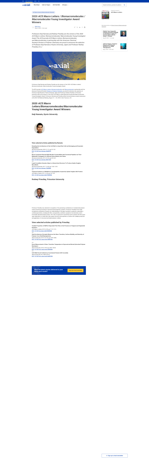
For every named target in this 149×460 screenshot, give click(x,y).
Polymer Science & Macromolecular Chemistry (44, 12)
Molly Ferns (37, 26)
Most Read (36, 5)
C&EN (35, 1)
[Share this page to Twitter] (77, 27)
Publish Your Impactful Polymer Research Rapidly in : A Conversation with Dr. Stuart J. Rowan (110, 33)
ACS (23, 1)
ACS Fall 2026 (56, 5)
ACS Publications (29, 1)
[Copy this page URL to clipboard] (74, 27)
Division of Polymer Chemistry (54, 91)
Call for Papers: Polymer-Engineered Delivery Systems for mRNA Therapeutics (110, 45)
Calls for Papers (46, 5)
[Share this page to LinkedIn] (79, 27)
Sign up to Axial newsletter (75, 270)
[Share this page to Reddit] (84, 27)
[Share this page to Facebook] (82, 27)
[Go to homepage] (26, 5)
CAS (39, 1)
